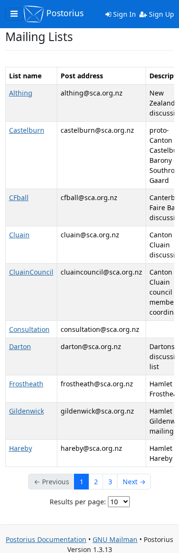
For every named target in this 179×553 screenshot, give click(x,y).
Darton (20, 346)
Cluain (19, 234)
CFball (19, 197)
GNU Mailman (115, 539)
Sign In (123, 14)
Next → (134, 481)
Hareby (20, 448)
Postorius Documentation (46, 539)
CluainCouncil (31, 271)
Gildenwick (26, 410)
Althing (20, 92)
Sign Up (160, 14)
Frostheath (26, 383)
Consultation (29, 329)
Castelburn (26, 130)
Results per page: (78, 501)
